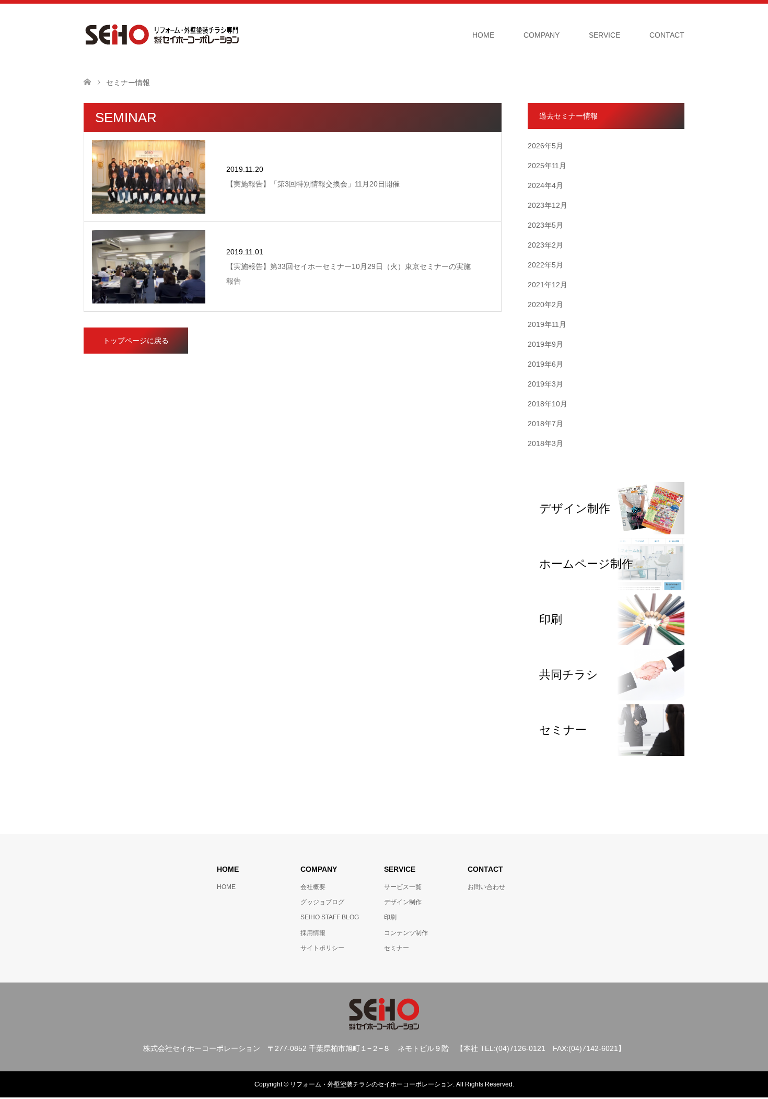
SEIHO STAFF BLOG (329, 917)
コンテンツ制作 (406, 933)
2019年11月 (547, 324)
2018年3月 (545, 443)
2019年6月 (545, 364)
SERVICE (604, 35)
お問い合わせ (486, 887)
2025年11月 (547, 165)
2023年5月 (545, 225)
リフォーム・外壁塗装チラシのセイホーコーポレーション (371, 1084)
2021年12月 (547, 284)
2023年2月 (545, 245)
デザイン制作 (403, 902)
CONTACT (666, 35)
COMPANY (541, 35)
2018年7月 (545, 423)
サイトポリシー (322, 948)
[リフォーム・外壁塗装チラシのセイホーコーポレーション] (162, 34)
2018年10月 (547, 404)
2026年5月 (545, 146)
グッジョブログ (322, 902)
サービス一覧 (403, 887)
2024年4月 (545, 185)
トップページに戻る (136, 340)
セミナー (396, 948)
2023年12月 (547, 205)
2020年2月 (545, 304)
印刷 (390, 917)
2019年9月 (545, 344)
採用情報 (312, 933)
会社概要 (312, 887)
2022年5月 (545, 265)
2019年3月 (545, 384)
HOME (483, 35)
